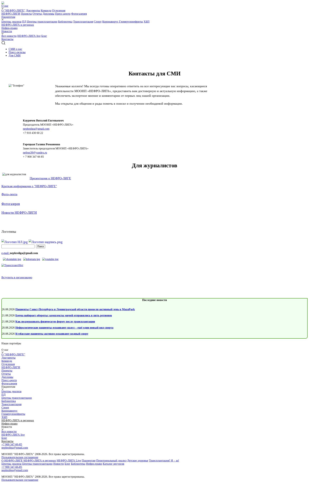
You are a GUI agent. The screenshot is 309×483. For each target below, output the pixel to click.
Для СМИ (15, 55)
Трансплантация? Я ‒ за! (164, 460)
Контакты (7, 39)
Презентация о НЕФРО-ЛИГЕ (50, 178)
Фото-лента (9, 194)
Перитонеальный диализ (111, 460)
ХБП (146, 21)
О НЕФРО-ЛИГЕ (12, 460)
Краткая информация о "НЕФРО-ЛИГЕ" (29, 186)
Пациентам (88, 460)
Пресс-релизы (17, 52)
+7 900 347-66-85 (11, 444)
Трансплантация (83, 21)
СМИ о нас (15, 49)
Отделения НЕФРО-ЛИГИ (10, 366)
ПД (24, 21)
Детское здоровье (137, 460)
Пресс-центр (62, 13)
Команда (46, 10)
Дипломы (48, 13)
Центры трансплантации (42, 21)
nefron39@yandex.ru (35, 152)
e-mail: (5, 253)
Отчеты (37, 13)
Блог (44, 35)
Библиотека (65, 21)
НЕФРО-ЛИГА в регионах (17, 24)
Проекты (26, 13)
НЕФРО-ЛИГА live (29, 35)
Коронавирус (110, 21)
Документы (33, 10)
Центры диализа (11, 21)
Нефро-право (9, 28)
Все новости (9, 35)
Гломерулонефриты (131, 21)
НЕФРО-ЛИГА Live (69, 460)
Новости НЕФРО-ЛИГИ (19, 212)
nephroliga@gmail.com (36, 128)
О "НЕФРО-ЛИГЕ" (13, 10)
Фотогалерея (79, 13)
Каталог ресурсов (113, 463)
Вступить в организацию (16, 277)
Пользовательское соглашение (19, 457)
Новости (58, 463)
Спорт (98, 21)
